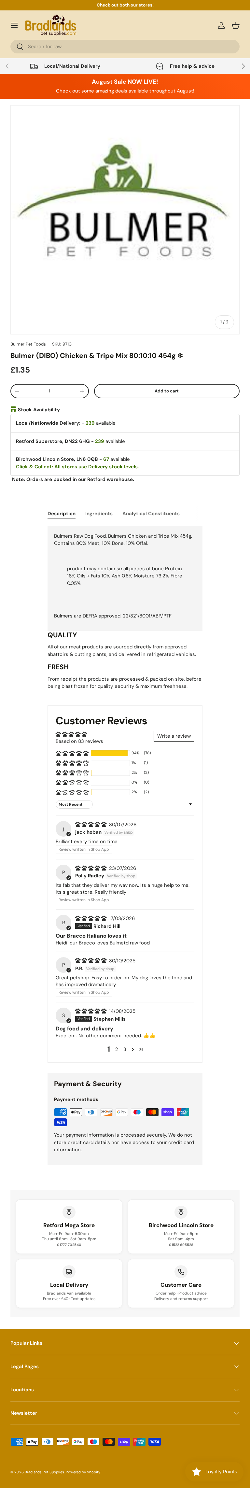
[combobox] (125, 46)
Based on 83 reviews (79, 741)
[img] (91, 824)
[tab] (62, 513)
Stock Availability (39, 409)
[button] (236, 25)
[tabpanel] (125, 610)
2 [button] (116, 1049)
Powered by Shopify (83, 1472)
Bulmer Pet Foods (28, 344)
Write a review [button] (174, 736)
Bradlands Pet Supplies (44, 1472)
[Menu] (14, 25)
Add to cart (167, 391)
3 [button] (124, 1049)
